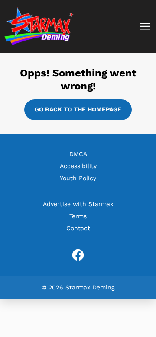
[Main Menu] (145, 26)
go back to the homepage (78, 109)
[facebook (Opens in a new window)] (78, 255)
